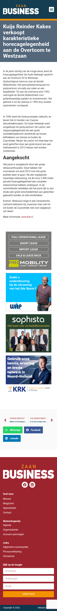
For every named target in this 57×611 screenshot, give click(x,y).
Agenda (7, 525)
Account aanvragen (13, 534)
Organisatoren (10, 529)
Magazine (8, 503)
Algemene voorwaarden (15, 547)
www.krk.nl (27, 216)
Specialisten (9, 508)
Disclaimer (8, 556)
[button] (51, 9)
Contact (7, 512)
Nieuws (7, 498)
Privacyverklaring (12, 551)
